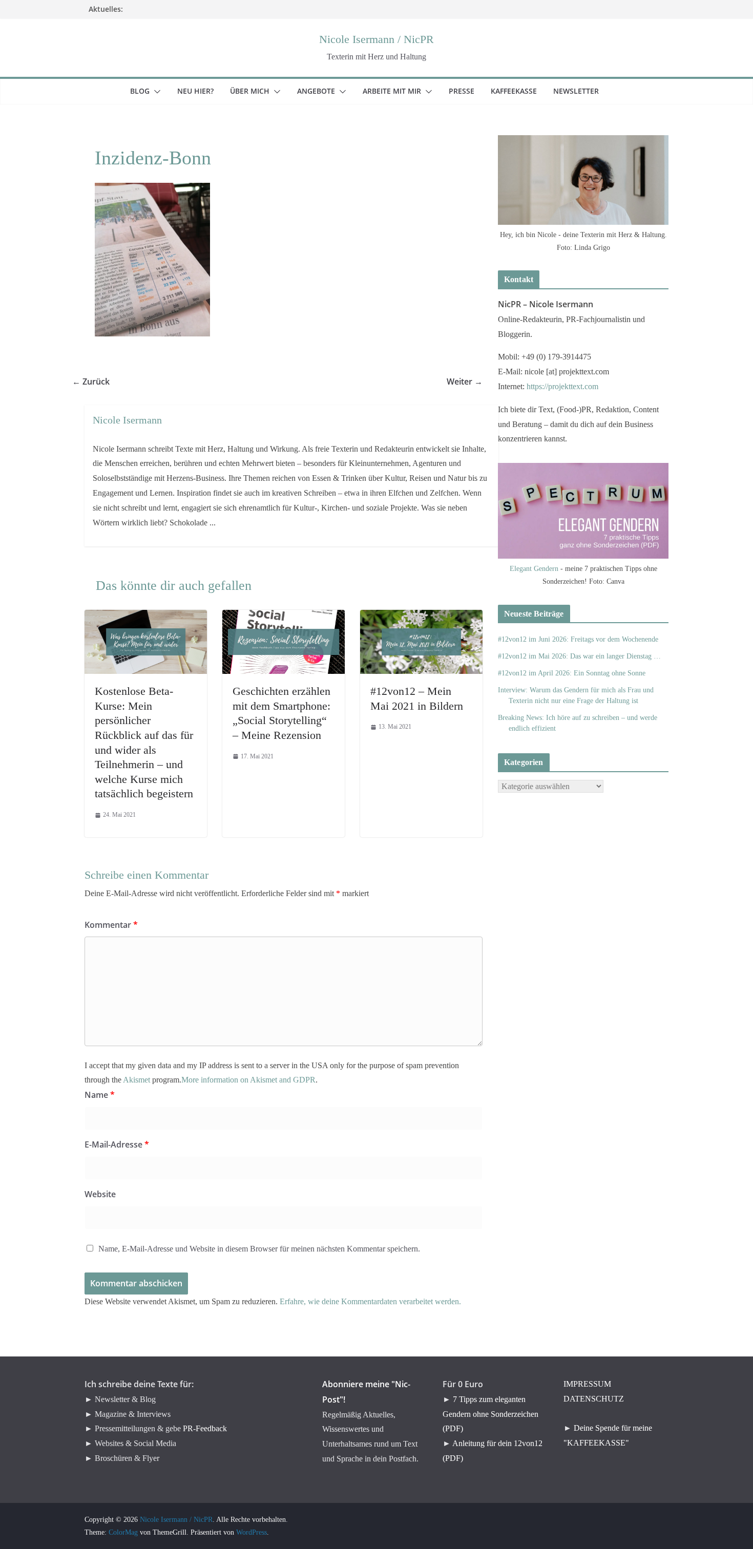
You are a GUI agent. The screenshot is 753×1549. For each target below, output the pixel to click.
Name (100, 1094)
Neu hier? (202, 91)
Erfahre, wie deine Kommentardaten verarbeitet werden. (370, 1301)
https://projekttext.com (562, 386)
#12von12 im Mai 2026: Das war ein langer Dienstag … (579, 656)
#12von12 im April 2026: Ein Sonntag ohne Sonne (571, 673)
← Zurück (97, 381)
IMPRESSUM (587, 1384)
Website (100, 1194)
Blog (146, 91)
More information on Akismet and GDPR (248, 1079)
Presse (467, 91)
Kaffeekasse (520, 91)
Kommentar (111, 924)
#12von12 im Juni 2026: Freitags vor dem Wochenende (578, 639)
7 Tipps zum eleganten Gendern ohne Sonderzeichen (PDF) (490, 1414)
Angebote (322, 91)
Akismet (136, 1079)
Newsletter (582, 91)
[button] (155, 91)
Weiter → (471, 381)
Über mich (255, 91)
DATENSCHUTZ (593, 1398)
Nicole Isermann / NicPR (376, 39)
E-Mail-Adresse (117, 1144)
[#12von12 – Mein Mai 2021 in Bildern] (421, 616)
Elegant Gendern (534, 568)
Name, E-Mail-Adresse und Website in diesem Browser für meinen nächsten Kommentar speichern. (259, 1248)
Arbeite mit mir (398, 91)
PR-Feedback (205, 1428)
